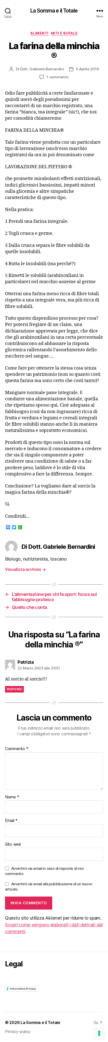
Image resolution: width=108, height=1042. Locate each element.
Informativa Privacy (23, 988)
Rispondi (14, 689)
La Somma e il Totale (54, 10)
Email (11, 820)
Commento (16, 749)
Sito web (13, 844)
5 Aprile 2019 (87, 69)
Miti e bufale (64, 33)
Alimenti (39, 33)
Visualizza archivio (25, 569)
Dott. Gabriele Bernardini (42, 69)
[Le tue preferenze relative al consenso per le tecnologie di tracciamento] (99, 1033)
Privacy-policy (17, 1031)
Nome (12, 797)
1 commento (57, 77)
